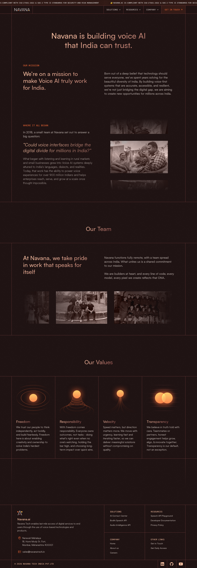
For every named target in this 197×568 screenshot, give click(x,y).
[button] (31, 552)
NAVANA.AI (105, 3)
